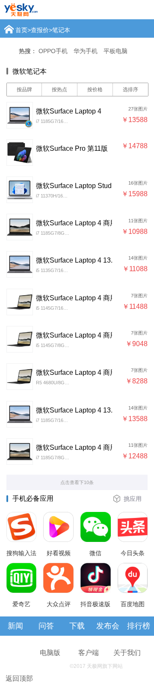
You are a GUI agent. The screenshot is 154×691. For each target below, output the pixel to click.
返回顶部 (19, 678)
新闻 (15, 626)
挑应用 (133, 498)
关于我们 (127, 652)
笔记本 (61, 30)
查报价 (40, 30)
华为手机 (86, 51)
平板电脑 (115, 51)
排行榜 (138, 626)
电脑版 (50, 652)
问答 (46, 626)
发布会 (107, 626)
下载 (77, 626)
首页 (21, 30)
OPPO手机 (53, 51)
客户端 (88, 652)
